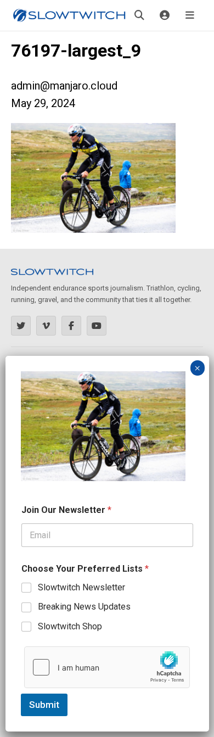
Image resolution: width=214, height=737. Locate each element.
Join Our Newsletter (66, 510)
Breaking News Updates (84, 606)
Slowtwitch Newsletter (81, 587)
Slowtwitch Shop (70, 626)
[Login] (165, 15)
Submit (44, 704)
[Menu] (190, 15)
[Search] (139, 15)
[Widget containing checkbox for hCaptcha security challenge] (107, 667)
